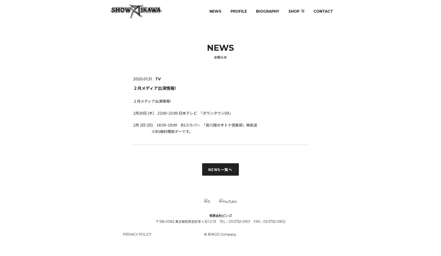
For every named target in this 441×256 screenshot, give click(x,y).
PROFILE (239, 11)
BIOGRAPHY (267, 11)
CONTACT (323, 11)
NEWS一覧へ (220, 169)
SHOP (294, 11)
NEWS (215, 11)
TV (158, 79)
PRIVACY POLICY (137, 234)
